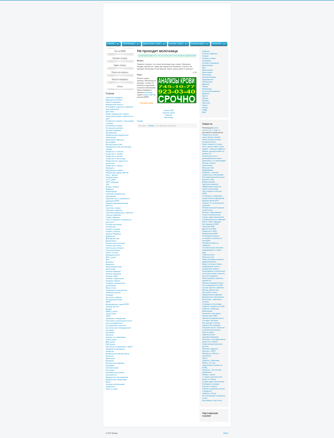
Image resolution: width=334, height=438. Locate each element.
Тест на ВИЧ (111, 180)
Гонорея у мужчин (113, 231)
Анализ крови (111, 339)
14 (165, 56)
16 (170, 56)
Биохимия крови (112, 368)
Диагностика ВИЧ (209, 229)
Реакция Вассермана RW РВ (117, 172)
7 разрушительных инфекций (213, 219)
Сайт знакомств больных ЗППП (212, 192)
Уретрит (205, 98)
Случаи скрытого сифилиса (213, 287)
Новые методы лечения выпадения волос (211, 140)
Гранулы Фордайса (113, 234)
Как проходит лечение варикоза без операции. (211, 324)
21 (184, 56)
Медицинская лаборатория (116, 379)
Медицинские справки (114, 170)
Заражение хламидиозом (116, 318)
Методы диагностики (114, 144)
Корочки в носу (208, 179)
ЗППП (108, 316)
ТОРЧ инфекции (112, 182)
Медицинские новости (114, 104)
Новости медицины (120, 79)
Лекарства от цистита (114, 156)
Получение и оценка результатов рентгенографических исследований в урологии (119, 323)
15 (167, 56)
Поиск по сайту (112, 389)
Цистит (205, 96)
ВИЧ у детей (111, 257)
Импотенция (110, 269)
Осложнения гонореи (114, 125)
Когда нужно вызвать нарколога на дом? (119, 117)
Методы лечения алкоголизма (209, 164)
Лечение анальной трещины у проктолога (213, 208)
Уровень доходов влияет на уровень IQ (213, 152)
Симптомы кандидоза (114, 97)
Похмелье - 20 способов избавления (211, 371)
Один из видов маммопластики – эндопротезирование (210, 334)
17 (173, 56)
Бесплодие (110, 370)
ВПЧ (107, 259)
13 (162, 56)
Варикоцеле (110, 358)
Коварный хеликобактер (115, 349)
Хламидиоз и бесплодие (212, 304)
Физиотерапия (111, 191)
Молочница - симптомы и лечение (212, 300)
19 (178, 56)
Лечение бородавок (113, 274)
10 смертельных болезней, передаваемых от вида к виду (212, 249)
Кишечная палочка (113, 292)
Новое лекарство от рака (212, 144)
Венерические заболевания (213, 297)
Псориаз (205, 100)
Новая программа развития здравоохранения (213, 260)
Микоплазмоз (207, 70)
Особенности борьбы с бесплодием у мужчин (120, 122)
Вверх (225, 433)
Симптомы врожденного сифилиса (119, 212)
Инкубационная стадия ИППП (117, 304)
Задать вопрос (120, 65)
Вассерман (110, 332)
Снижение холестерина (211, 313)
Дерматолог (110, 236)
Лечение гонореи (209, 58)
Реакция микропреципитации (117, 203)
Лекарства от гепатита (114, 151)
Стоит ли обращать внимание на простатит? (118, 220)
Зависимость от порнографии (214, 160)
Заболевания (129, 43)
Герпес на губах (112, 252)
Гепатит (205, 107)
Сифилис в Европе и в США (213, 306)
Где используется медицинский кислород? (118, 329)
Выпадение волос (113, 255)
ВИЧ (204, 112)
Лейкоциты (110, 168)
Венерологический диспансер (117, 353)
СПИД (204, 110)
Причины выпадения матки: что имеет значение (213, 319)
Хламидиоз (206, 60)
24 (192, 56)
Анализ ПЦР (169, 110)
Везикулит (110, 356)
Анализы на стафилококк (116, 337)
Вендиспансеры (208, 182)
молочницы (147, 92)
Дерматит (206, 84)
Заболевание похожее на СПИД (212, 366)
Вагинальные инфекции (115, 363)
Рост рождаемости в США (212, 285)
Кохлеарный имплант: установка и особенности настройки (212, 238)
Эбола (204, 358)
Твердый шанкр (112, 177)
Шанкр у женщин (112, 187)
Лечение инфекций (113, 271)
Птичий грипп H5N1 (209, 316)
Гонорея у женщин (113, 229)
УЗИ (107, 184)
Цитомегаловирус (209, 77)
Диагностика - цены (151, 43)
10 (154, 56)
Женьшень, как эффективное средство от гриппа (213, 340)
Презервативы (111, 133)
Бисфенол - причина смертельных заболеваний (212, 173)
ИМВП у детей (111, 311)
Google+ (140, 121)
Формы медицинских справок (117, 114)
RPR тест (109, 205)
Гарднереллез (207, 79)
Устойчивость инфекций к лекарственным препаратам (213, 197)
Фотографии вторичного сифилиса (119, 107)
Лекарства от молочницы (116, 158)
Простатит (206, 103)
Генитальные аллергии (115, 248)
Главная (110, 43)
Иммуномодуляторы (114, 266)
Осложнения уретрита (114, 128)
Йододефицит (207, 170)
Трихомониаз (207, 81)
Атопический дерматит (211, 91)
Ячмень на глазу (208, 363)
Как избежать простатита (212, 400)
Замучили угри (208, 257)
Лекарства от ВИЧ (209, 231)
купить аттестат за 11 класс (210, 128)
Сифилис (168, 115)
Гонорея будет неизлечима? (213, 381)
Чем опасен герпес (209, 292)
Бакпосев (109, 335)
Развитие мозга (208, 254)
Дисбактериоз (111, 241)
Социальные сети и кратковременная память (212, 157)
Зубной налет (111, 314)
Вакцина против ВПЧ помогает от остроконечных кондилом (213, 202)
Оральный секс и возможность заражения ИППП (118, 199)
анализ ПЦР (148, 94)
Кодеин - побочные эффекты (213, 149)
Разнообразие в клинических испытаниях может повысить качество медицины (213, 273)
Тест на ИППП (120, 51)
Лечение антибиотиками (115, 384)
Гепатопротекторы (113, 250)
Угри (204, 67)
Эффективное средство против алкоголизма (211, 187)
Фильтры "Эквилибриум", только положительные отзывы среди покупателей (213, 214)
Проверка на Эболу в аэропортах (210, 354)
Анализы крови (169, 112)
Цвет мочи (110, 111)
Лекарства (110, 351)
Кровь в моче (111, 288)
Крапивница (206, 88)
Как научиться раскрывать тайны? (119, 346)
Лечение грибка (112, 276)
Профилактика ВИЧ (210, 233)
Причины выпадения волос (212, 283)
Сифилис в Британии (210, 309)
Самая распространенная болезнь (212, 345)
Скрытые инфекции (113, 215)
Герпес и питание (209, 379)
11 (156, 56)
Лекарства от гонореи (114, 154)
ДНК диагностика (112, 238)
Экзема (205, 86)
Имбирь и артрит (208, 374)
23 (189, 56)
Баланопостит (111, 375)
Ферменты (110, 189)
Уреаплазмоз (207, 72)
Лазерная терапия (113, 281)
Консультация (197, 43)
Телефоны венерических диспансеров (115, 284)
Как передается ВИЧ (210, 224)
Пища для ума (208, 168)
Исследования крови (114, 299)
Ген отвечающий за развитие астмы (213, 397)
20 (181, 56)
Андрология (110, 386)
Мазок (108, 382)
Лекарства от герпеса (114, 165)
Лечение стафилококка (115, 278)
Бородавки (110, 365)
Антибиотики (111, 227)
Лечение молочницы (114, 224)
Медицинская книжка (114, 100)
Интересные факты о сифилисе (210, 244)
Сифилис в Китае (209, 393)
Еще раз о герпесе (209, 386)
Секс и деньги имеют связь (213, 146)
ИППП (108, 302)
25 (194, 56)
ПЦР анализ (110, 344)
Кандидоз (109, 295)
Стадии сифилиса (113, 217)
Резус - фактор (112, 175)
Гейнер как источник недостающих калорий (211, 136)
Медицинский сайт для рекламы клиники (118, 148)
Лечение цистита (112, 306)
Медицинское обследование (117, 377)
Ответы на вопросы (119, 72)
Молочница (168, 117)
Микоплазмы (207, 311)
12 (159, 56)
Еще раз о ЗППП (208, 351)
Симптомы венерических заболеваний (115, 195)
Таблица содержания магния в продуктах (213, 389)
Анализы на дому (119, 58)
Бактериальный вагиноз (115, 372)
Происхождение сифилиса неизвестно (212, 279)
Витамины (110, 262)
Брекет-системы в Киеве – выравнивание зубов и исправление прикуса (212, 266)
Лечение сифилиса (209, 53)
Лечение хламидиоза (210, 63)
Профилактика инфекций (212, 294)
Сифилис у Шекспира (210, 360)
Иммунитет (110, 264)
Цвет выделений (112, 109)
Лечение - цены (176, 43)
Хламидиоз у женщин (210, 384)
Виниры (109, 309)
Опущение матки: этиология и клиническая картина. (213, 328)
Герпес (205, 105)
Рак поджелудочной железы (213, 177)
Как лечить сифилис (114, 297)
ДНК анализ (110, 342)
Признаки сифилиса (210, 349)
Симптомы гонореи (113, 208)
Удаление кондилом (210, 184)
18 (175, 56)
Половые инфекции (113, 130)
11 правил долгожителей (212, 377)
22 (186, 56)
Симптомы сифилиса (114, 210)
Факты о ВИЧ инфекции (211, 222)
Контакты (216, 43)
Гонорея (205, 56)
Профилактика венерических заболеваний (117, 136)
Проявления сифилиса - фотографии (115, 141)
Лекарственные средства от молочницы (117, 162)
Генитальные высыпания (115, 243)
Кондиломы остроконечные (116, 290)
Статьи (120, 86)
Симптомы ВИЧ (208, 226)
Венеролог (110, 361)
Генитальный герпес (114, 245)
